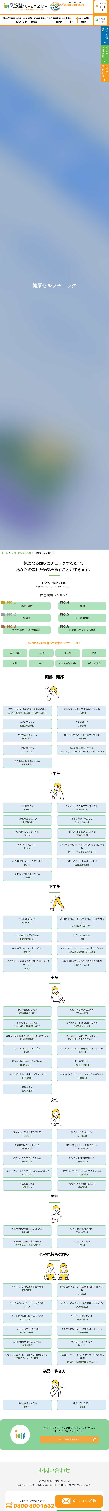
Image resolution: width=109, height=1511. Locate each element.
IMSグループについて (21, 20)
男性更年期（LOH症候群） (26, 630)
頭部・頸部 (15, 653)
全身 (94, 653)
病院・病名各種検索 (34, 20)
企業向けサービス (71, 20)
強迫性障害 (27, 605)
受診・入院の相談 (105, 34)
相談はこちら (47, 18)
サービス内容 (9, 18)
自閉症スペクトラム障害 (82, 630)
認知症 (26, 617)
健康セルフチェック (59, 20)
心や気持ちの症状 (67, 663)
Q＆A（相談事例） (83, 20)
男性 (41, 663)
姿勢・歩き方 (94, 663)
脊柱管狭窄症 (82, 617)
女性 (15, 663)
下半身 (67, 653)
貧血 (82, 605)
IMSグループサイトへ (69, 1439)
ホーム (4, 552)
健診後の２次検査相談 (105, 52)
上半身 (41, 653)
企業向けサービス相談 (105, 71)
